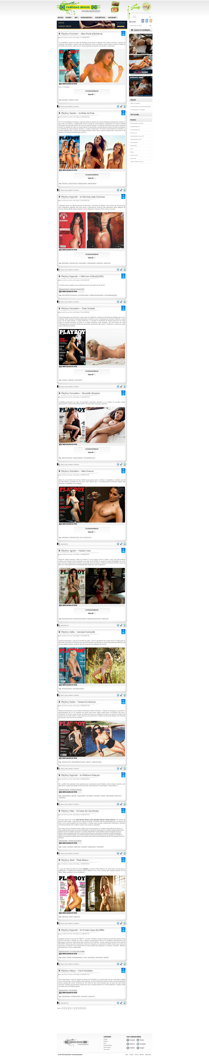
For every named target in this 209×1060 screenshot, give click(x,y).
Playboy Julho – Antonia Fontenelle (78, 632)
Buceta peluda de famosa (80, 618)
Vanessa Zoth (107, 263)
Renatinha (106, 957)
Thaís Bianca (62, 797)
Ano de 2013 (62, 200)
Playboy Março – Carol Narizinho (77, 970)
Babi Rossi (74, 795)
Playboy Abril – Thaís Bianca (74, 860)
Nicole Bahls (97, 795)
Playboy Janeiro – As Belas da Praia (77, 113)
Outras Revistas (87, 17)
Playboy (69, 17)
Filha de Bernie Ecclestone (78, 762)
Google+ (142, 1048)
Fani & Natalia (91, 957)
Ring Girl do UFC (87, 537)
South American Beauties (111, 295)
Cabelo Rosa (65, 916)
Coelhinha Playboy (75, 996)
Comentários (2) (64, 625)
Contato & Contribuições (141, 30)
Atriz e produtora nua (78, 688)
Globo (76, 100)
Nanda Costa (105, 618)
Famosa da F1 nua (66, 762)
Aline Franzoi (65, 537)
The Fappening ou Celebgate (137, 109)
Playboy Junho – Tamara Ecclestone (78, 701)
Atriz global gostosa (67, 618)
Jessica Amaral (82, 263)
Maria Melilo (100, 263)
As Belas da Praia (72, 183)
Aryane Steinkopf (66, 795)
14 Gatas (64, 847)
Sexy (77, 17)
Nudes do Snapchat (135, 103)
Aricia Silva (64, 183)
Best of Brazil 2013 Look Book (69, 295)
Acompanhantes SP (135, 126)
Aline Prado (65, 100)
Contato (131, 1054)
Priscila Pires (99, 957)
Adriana (64, 957)
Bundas (132, 152)
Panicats (103, 795)
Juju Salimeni (90, 795)
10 (83, 1008)
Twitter (118, 106)
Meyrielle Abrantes (78, 458)
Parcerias (142, 1054)
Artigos (60, 17)
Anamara (69, 957)
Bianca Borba (65, 263)
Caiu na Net (113, 17)
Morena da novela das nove (94, 618)
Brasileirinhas (133, 145)
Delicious (121, 106)
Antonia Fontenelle (67, 688)
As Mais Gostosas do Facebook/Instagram (140, 106)
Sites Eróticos (100, 17)
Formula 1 (88, 762)
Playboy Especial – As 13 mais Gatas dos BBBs (82, 930)
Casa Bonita (84, 847)
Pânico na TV (118, 795)
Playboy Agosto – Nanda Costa (76, 550)
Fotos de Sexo (134, 155)
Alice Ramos (70, 847)
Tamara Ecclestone (96, 762)
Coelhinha (64, 380)
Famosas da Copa (74, 263)
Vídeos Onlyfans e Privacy (136, 161)
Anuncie (136, 1054)
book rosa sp (133, 133)
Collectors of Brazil (83, 295)
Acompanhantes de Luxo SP (137, 136)
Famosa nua (71, 380)
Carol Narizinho (81, 795)
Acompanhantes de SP (135, 139)
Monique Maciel (92, 847)
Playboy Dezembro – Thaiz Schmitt (78, 308)
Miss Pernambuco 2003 (89, 458)
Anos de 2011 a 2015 (71, 37)
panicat (71, 916)
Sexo (131, 149)
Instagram (143, 1044)
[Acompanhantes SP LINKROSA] (140, 64)
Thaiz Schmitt (78, 380)
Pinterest (132, 1044)
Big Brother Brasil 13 (77, 957)
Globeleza (71, 100)
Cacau (85, 957)
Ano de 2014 (62, 37)
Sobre (126, 1054)
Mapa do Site (148, 1054)
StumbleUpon (124, 106)
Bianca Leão (77, 847)
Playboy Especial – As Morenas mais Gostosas (83, 196)
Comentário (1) (64, 544)
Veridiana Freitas (92, 183)
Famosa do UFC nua (74, 537)
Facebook (132, 1040)
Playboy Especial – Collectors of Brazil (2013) (82, 276)
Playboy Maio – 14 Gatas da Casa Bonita (80, 810)
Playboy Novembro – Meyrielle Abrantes (80, 393)
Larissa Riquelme (91, 263)
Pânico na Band (110, 795)
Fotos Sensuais (134, 142)
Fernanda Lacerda (82, 183)
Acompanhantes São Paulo (136, 123)
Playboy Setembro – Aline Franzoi (77, 471)
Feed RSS (132, 1048)
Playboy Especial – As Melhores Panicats (80, 775)
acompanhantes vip (135, 129)
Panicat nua (84, 996)
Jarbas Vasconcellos (67, 458)
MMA (81, 537)
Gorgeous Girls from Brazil (96, 295)
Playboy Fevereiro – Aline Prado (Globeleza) (81, 33)
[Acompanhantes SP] (140, 43)
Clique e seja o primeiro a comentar (69, 106)
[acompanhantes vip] (92, 25)
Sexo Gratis (133, 158)
